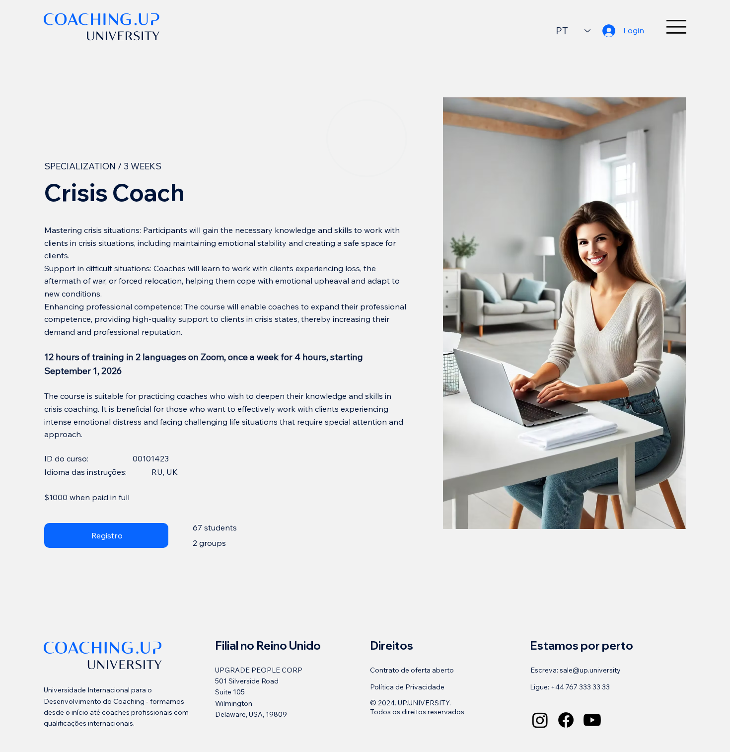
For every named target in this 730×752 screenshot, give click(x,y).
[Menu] (676, 27)
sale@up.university (590, 670)
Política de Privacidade (407, 686)
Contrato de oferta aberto (412, 670)
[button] (106, 535)
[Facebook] (566, 720)
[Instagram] (540, 720)
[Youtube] (592, 720)
